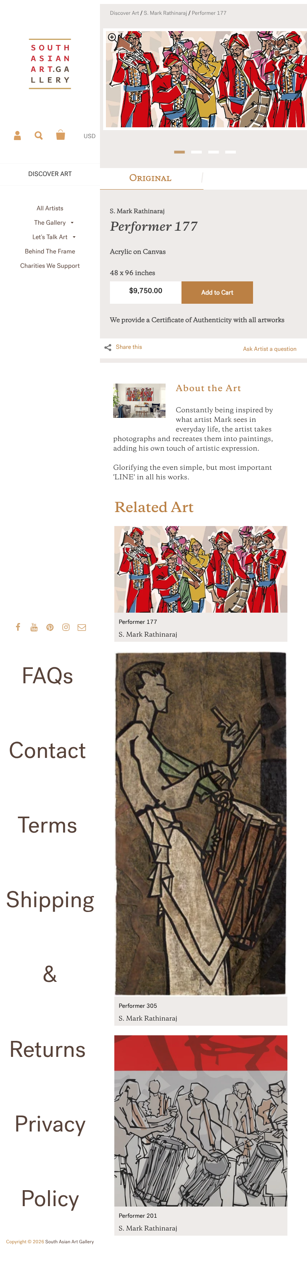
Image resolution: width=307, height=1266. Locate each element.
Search (39, 135)
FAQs (47, 676)
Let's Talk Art (50, 237)
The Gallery (50, 223)
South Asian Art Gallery (69, 1242)
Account (18, 135)
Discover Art (124, 13)
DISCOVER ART (50, 174)
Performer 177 (209, 13)
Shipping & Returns (50, 974)
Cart (61, 135)
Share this (129, 347)
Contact (47, 751)
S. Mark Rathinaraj (165, 13)
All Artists (49, 208)
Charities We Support (50, 266)
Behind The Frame (50, 251)
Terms (48, 825)
